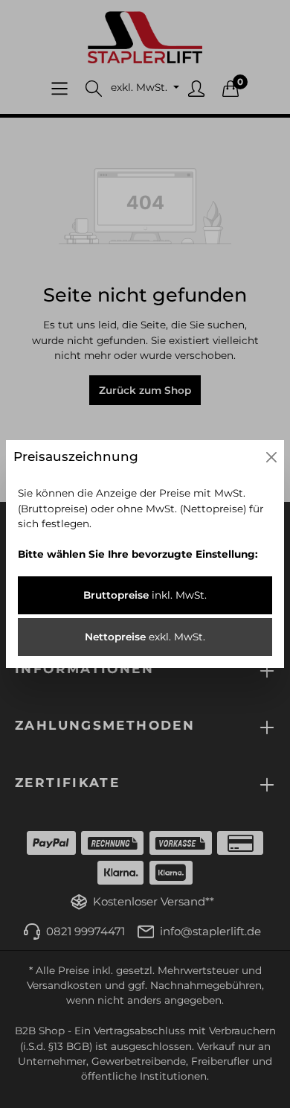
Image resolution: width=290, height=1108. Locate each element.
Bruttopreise (145, 595)
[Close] (271, 457)
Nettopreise (145, 637)
